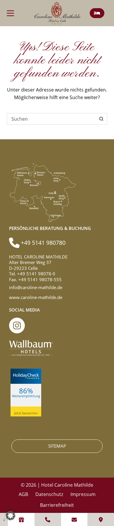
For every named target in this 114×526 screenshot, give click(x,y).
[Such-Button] (101, 118)
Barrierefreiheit (57, 505)
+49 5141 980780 (43, 243)
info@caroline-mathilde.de (35, 287)
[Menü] (10, 13)
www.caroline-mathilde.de (35, 297)
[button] (10, 515)
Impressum (83, 494)
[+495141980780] (47, 519)
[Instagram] (17, 325)
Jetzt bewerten (26, 413)
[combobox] (51, 119)
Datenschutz (49, 494)
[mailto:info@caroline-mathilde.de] (74, 519)
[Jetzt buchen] (97, 13)
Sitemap (57, 446)
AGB (23, 494)
